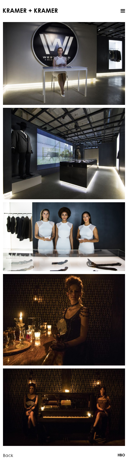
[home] (30, 10)
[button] (123, 11)
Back (8, 455)
